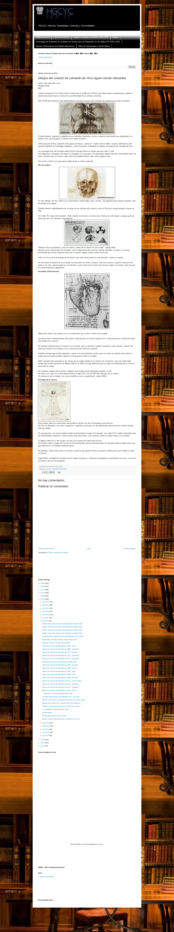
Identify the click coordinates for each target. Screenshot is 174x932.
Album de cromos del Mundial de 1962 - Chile (59, 646)
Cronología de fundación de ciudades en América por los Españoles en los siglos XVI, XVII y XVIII (78, 42)
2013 (43, 596)
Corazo (48, 469)
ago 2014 (46, 723)
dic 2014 (45, 736)
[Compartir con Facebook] (51, 472)
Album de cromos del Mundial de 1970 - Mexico (59, 652)
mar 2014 (46, 608)
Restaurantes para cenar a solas (54, 716)
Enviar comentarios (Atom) (58, 553)
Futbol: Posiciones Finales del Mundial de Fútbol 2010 (62, 633)
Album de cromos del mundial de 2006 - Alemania (60, 684)
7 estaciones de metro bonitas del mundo (57, 693)
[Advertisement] (87, 568)
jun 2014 (45, 618)
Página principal (43, 37)
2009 (43, 583)
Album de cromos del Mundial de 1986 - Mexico (59, 668)
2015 (43, 740)
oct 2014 (45, 729)
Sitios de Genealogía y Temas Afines (94, 46)
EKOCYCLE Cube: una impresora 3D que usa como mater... (64, 700)
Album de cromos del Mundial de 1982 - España (60, 665)
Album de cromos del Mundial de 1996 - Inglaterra (60, 649)
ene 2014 (46, 602)
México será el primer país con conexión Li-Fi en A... (61, 719)
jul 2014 (45, 621)
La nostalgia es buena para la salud (55, 709)
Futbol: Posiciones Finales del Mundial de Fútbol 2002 (62, 627)
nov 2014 (46, 732)
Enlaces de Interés (47, 877)
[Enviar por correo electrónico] (43, 472)
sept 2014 (46, 726)
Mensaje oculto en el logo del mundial (56, 643)
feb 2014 (45, 605)
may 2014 (46, 615)
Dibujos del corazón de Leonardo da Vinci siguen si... (62, 703)
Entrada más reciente (47, 549)
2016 (43, 743)
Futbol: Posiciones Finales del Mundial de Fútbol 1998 (62, 624)
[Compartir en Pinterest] (53, 472)
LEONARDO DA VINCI (59, 469)
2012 (43, 593)
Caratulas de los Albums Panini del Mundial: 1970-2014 (62, 636)
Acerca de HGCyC (61, 37)
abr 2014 (45, 611)
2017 (43, 746)
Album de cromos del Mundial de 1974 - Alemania (60, 655)
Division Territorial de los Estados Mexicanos (55, 46)
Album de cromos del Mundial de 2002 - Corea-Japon (62, 681)
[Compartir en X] (48, 472)
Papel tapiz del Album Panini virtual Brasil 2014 (59, 640)
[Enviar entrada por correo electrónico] (58, 472)
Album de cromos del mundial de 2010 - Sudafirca (60, 687)
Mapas (115, 37)
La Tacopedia (47, 713)
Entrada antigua (129, 549)
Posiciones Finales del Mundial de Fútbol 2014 (59, 662)
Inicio (89, 549)
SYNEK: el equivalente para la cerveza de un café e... (62, 706)
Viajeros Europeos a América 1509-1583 (91, 37)
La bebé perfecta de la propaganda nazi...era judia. (61, 697)
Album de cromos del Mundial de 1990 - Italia (59, 671)
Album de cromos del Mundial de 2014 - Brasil (59, 690)
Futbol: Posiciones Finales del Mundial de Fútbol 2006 (62, 630)
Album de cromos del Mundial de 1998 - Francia (60, 678)
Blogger (100, 844)
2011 (43, 590)
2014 (43, 599)
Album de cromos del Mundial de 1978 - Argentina (60, 659)
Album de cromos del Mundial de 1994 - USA (58, 674)
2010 (43, 586)
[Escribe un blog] (46, 472)
